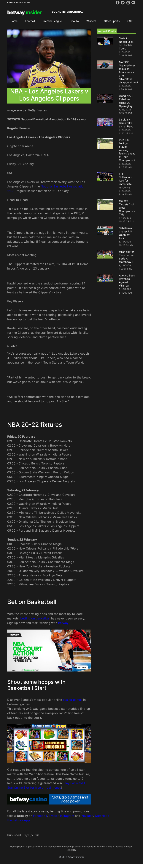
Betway (63, 623)
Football (30, 21)
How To (74, 21)
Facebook (40, 816)
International (72, 11)
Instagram (67, 816)
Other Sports (112, 21)
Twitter (53, 816)
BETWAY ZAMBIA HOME (18, 2)
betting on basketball (35, 618)
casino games (72, 700)
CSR (130, 21)
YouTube (87, 816)
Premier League (52, 21)
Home (14, 21)
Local (56, 11)
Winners (91, 21)
